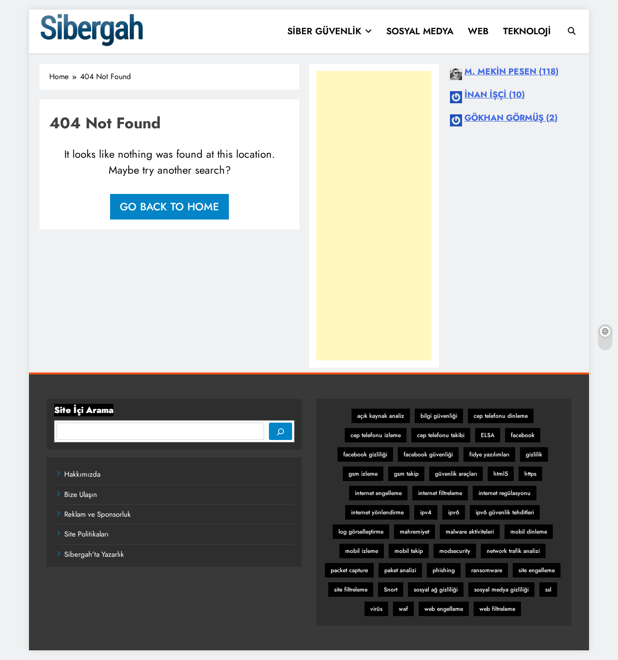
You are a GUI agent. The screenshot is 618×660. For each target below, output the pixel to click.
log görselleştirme (360, 531)
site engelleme (537, 570)
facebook (522, 435)
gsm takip (406, 473)
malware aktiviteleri (470, 531)
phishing (444, 570)
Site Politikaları (86, 534)
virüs (376, 609)
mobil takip (408, 551)
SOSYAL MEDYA (419, 31)
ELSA (487, 435)
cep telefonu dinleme (501, 416)
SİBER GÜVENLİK (324, 31)
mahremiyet (414, 531)
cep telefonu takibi (440, 435)
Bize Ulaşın (80, 494)
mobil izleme (361, 551)
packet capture (349, 570)
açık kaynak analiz (380, 416)
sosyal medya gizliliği (501, 589)
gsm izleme (363, 473)
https (530, 473)
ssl (548, 589)
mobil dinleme (528, 531)
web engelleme (443, 609)
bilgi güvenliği (439, 416)
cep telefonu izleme (376, 435)
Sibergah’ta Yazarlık (94, 554)
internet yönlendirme (377, 512)
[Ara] (280, 431)
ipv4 (426, 512)
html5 (500, 473)
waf (403, 609)
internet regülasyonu (504, 493)
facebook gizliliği (365, 454)
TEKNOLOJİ (527, 31)
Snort (390, 589)
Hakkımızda (82, 474)
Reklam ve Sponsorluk (97, 514)
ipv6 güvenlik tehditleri (505, 512)
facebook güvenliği (428, 454)
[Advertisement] (374, 215)
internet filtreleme (440, 493)
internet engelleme (378, 493)
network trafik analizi (513, 551)
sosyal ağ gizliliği (436, 589)
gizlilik (534, 454)
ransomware (486, 570)
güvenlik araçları (456, 473)
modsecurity (454, 551)
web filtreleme (497, 609)
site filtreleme (350, 589)
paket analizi (400, 570)
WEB (478, 31)
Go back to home (169, 206)
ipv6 (453, 512)
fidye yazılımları (489, 454)
